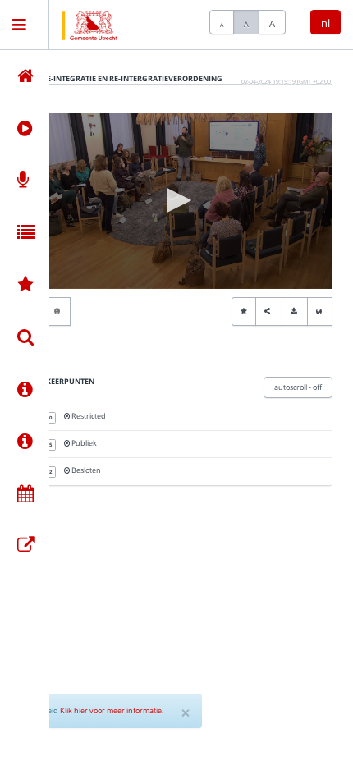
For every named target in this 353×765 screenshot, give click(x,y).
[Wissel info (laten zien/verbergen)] (58, 311)
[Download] (295, 311)
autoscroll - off (298, 387)
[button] (176, 200)
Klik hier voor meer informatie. (111, 710)
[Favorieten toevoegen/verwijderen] (244, 311)
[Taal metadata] (319, 311)
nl (325, 23)
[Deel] (268, 311)
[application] (176, 201)
